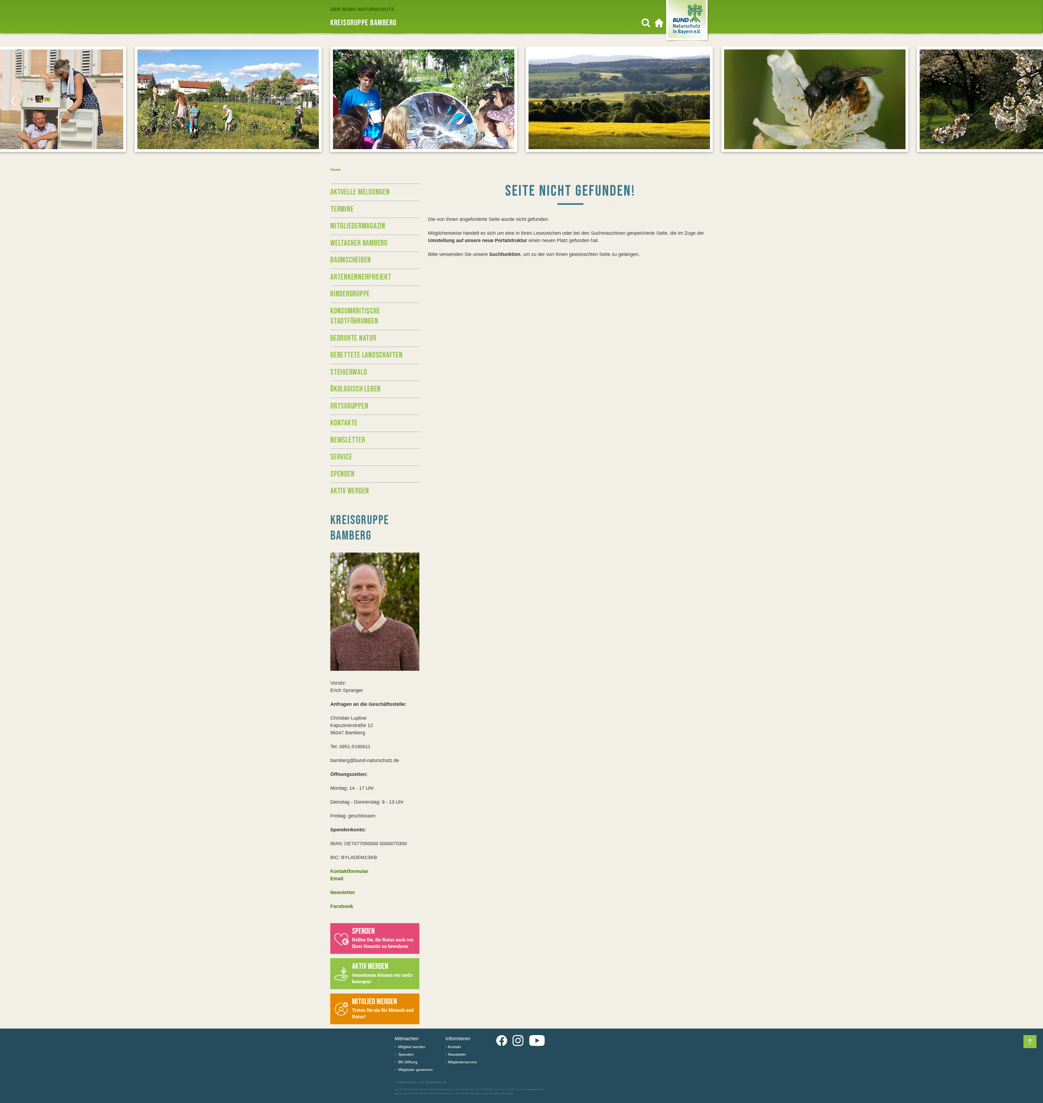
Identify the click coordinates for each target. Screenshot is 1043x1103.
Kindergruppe (350, 294)
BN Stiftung (407, 1062)
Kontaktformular (349, 871)
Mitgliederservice (462, 1062)
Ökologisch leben (355, 389)
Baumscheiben (350, 260)
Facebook (341, 906)
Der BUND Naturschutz (362, 9)
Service (341, 457)
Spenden (342, 474)
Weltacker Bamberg (359, 243)
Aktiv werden (349, 491)
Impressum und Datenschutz (421, 1082)
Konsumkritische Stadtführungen (355, 316)
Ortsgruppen (349, 406)
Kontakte (344, 423)
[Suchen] (645, 22)
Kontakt (454, 1047)
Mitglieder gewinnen (415, 1069)
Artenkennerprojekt (360, 277)
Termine (342, 209)
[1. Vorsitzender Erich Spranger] (374, 612)
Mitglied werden (411, 1047)
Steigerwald (348, 372)
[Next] (1029, 101)
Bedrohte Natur (353, 338)
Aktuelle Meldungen (360, 192)
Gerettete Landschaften (366, 355)
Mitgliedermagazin (357, 226)
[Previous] (13, 101)
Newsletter (347, 440)
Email (336, 878)
